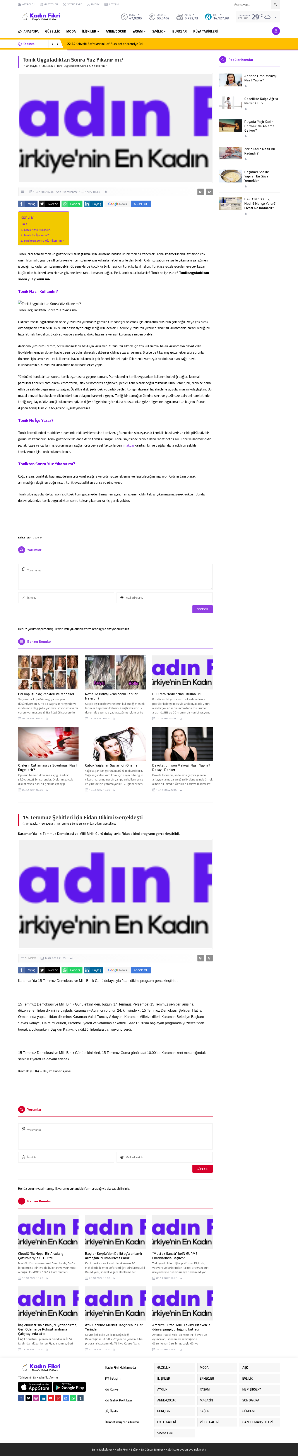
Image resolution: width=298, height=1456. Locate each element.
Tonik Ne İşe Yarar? (37, 234)
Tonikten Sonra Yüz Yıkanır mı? (44, 240)
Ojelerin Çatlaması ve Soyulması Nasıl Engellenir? (47, 767)
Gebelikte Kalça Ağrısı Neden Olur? (261, 100)
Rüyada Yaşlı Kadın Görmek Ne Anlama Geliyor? (259, 125)
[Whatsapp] (73, 1398)
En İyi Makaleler (102, 1449)
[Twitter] (29, 1398)
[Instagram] (36, 1398)
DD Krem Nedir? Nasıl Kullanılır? (176, 694)
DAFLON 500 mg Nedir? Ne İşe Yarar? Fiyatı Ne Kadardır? (260, 203)
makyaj (128, 445)
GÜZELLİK (47, 65)
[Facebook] (21, 1398)
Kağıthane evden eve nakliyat (185, 1449)
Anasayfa (32, 65)
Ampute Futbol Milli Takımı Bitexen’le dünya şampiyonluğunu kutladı (181, 1327)
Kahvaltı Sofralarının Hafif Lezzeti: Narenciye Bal (105, 44)
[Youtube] (51, 1398)
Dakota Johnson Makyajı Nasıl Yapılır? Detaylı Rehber (181, 767)
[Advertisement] (115, 519)
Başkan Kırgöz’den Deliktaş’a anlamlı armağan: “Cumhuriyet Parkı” (113, 1255)
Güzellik (37, 537)
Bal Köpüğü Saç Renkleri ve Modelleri (46, 694)
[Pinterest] (58, 1398)
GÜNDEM (47, 823)
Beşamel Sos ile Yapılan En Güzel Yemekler (256, 176)
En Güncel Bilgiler (152, 1449)
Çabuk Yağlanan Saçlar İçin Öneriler (112, 765)
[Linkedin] (43, 1398)
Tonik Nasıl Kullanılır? (38, 229)
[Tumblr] (80, 1398)
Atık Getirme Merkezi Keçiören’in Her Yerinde (114, 1327)
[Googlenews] (66, 1398)
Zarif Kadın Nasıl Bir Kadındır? (259, 151)
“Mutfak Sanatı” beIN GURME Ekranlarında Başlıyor (174, 1255)
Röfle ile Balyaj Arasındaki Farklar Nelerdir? (111, 696)
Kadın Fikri (121, 1449)
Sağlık (134, 1449)
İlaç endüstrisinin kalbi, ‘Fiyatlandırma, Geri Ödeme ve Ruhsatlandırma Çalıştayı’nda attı (47, 1329)
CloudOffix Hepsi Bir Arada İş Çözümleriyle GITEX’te (40, 1255)
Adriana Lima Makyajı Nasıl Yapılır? (260, 78)
